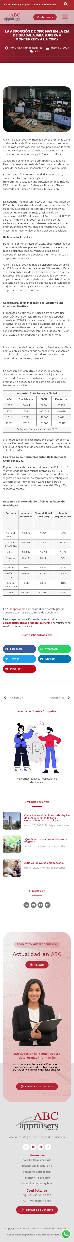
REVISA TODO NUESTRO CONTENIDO (37, 944)
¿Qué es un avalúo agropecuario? (44, 862)
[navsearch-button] (66, 5)
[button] (19, 649)
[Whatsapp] (26, 905)
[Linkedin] (34, 905)
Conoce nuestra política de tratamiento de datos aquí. (37, 1234)
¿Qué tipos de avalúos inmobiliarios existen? (45, 840)
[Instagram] (48, 905)
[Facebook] (40, 905)
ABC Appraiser (15, 609)
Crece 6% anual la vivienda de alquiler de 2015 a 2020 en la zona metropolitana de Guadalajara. (47, 818)
